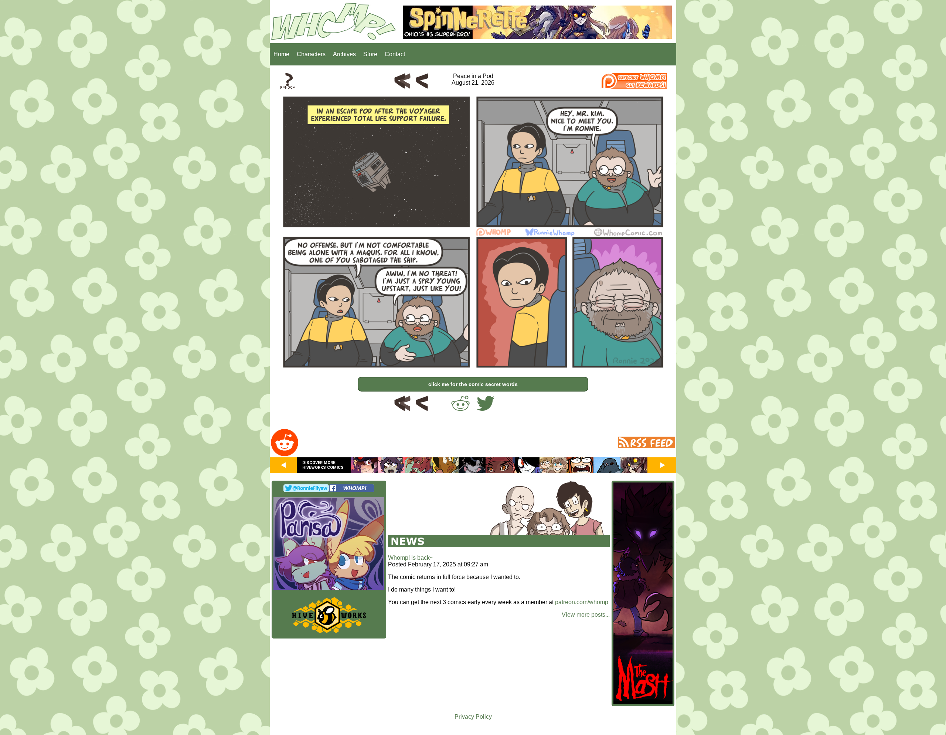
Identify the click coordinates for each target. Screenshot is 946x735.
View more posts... (586, 615)
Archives (344, 54)
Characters (311, 54)
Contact (395, 54)
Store (370, 54)
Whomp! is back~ (410, 558)
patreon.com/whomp (581, 602)
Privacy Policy (473, 717)
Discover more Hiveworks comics (323, 465)
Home (281, 54)
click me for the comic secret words (473, 384)
